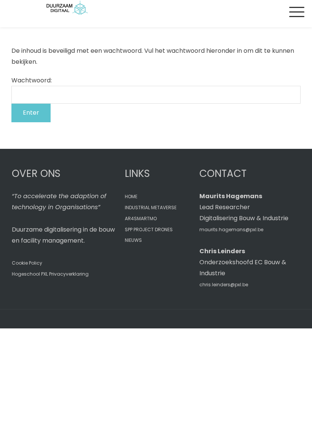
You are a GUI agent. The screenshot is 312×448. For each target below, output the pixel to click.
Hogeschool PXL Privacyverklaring (50, 274)
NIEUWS (133, 240)
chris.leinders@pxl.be (223, 284)
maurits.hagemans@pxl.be (231, 229)
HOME (131, 196)
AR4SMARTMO (141, 218)
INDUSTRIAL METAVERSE (151, 207)
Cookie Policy (27, 263)
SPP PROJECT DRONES (149, 229)
